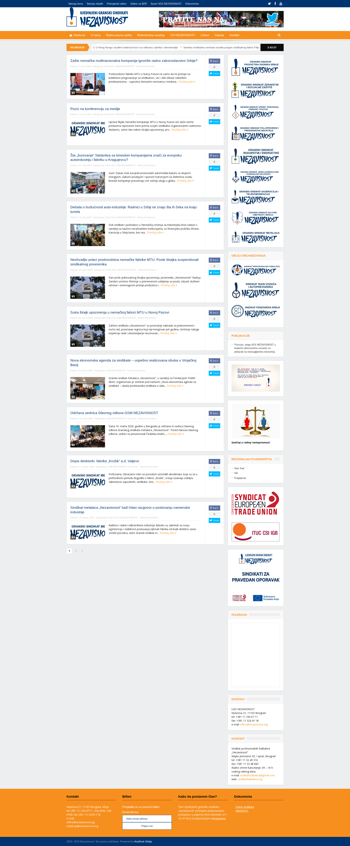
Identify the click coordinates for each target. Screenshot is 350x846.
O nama (95, 35)
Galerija (219, 35)
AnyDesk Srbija (143, 841)
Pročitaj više (186, 81)
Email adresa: (130, 812)
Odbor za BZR (138, 3)
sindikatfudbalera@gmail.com (257, 775)
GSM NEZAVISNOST (125, 66)
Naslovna (79, 35)
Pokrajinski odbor (117, 3)
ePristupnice (218, 818)
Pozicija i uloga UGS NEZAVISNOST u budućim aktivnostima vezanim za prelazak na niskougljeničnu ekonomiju (255, 348)
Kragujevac (240, 478)
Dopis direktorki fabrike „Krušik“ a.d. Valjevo (104, 461)
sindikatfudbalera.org (250, 779)
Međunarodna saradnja (151, 35)
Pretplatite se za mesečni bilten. (141, 806)
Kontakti (234, 35)
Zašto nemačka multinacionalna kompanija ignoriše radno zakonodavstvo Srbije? (134, 61)
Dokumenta (192, 3)
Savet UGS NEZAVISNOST (166, 3)
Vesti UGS (109, 66)
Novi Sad (239, 468)
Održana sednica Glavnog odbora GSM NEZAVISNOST (114, 413)
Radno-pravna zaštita (119, 35)
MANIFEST (242, 810)
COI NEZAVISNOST (182, 35)
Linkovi (205, 35)
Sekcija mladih (95, 3)
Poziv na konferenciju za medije (95, 109)
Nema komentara (146, 66)
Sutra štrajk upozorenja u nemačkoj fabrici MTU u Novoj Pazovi (119, 312)
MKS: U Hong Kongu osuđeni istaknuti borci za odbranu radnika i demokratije (103, 47)
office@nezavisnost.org (254, 724)
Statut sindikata (245, 807)
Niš (236, 473)
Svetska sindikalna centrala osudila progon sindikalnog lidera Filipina (193, 47)
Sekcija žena (75, 3)
